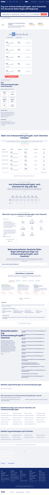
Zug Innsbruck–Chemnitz (17, 417)
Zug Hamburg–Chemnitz (40, 413)
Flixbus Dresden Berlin (14, 477)
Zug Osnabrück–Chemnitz (17, 421)
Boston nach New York (5, 478)
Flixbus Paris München (14, 478)
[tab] (9, 37)
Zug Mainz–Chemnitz (4, 421)
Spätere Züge (43, 172)
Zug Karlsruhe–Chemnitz (40, 415)
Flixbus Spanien (13, 474)
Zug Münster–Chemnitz (28, 419)
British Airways (23, 475)
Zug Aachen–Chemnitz (5, 417)
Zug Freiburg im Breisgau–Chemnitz (19, 415)
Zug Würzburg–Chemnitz (29, 421)
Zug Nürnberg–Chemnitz (28, 437)
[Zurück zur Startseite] (4, 1)
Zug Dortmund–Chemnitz (29, 415)
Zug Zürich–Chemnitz (4, 435)
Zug (7, 1)
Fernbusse (12, 471)
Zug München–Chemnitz (17, 413)
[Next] (30, 34)
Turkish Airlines (23, 474)
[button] (22, 14)
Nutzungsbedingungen (20, 492)
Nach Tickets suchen (4, 95)
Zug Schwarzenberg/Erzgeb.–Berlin (7, 388)
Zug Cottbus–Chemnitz (40, 437)
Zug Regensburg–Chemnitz (41, 417)
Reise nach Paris (42, 475)
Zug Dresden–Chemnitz (17, 439)
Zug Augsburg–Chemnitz (40, 421)
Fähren (17, 1)
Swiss (21, 477)
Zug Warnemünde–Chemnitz (6, 439)
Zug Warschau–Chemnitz (29, 417)
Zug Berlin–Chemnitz (4, 413)
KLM (21, 478)
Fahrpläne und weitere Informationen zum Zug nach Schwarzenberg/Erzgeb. (10, 400)
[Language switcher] (27, 1)
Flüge (14, 1)
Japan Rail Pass (42, 472)
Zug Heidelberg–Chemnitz (17, 423)
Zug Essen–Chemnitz (4, 423)
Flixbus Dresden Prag (14, 475)
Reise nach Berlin (42, 474)
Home (2, 444)
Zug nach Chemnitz (10, 444)
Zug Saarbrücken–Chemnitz (6, 419)
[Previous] (10, 196)
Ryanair (21, 472)
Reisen (40, 471)
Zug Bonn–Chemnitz (40, 419)
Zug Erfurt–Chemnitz (16, 419)
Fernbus (10, 1)
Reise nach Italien (42, 478)
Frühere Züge (5, 172)
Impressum (12, 492)
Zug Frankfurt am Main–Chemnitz (7, 415)
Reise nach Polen (42, 477)
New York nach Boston (5, 479)
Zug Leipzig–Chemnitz (5, 437)
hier (34, 175)
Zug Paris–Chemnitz (28, 413)
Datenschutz (28, 492)
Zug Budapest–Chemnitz (17, 435)
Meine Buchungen (34, 1)
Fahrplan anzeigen (4, 106)
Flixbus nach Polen (13, 472)
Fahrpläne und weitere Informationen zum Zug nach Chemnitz (36, 399)
